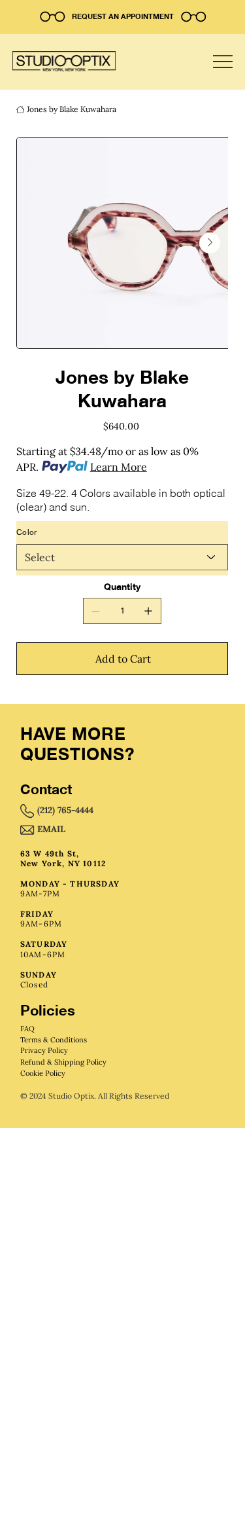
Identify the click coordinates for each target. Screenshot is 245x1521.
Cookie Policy (42, 1073)
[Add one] (148, 611)
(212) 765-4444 (65, 810)
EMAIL (51, 829)
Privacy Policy (44, 1050)
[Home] (20, 109)
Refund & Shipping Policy (63, 1062)
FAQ (27, 1028)
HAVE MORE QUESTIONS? (77, 744)
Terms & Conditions (53, 1039)
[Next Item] (209, 242)
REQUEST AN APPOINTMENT (123, 16)
